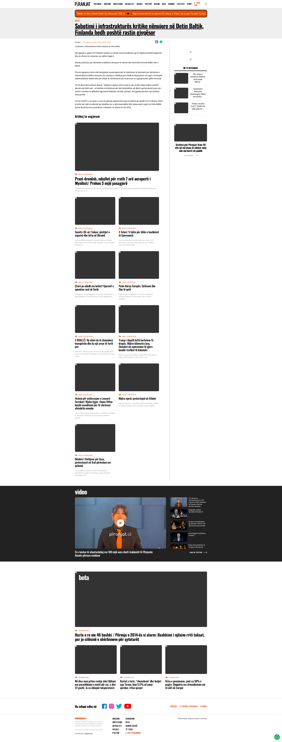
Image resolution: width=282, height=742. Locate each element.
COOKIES (203, 706)
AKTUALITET (129, 4)
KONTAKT (173, 706)
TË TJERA (129, 729)
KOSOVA (157, 4)
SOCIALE (139, 4)
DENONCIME (130, 718)
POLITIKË (148, 4)
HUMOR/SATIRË (131, 725)
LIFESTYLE (181, 4)
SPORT (189, 4)
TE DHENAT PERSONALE (189, 706)
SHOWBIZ (171, 4)
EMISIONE (107, 4)
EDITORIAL (98, 4)
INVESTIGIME (118, 4)
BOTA (164, 4)
